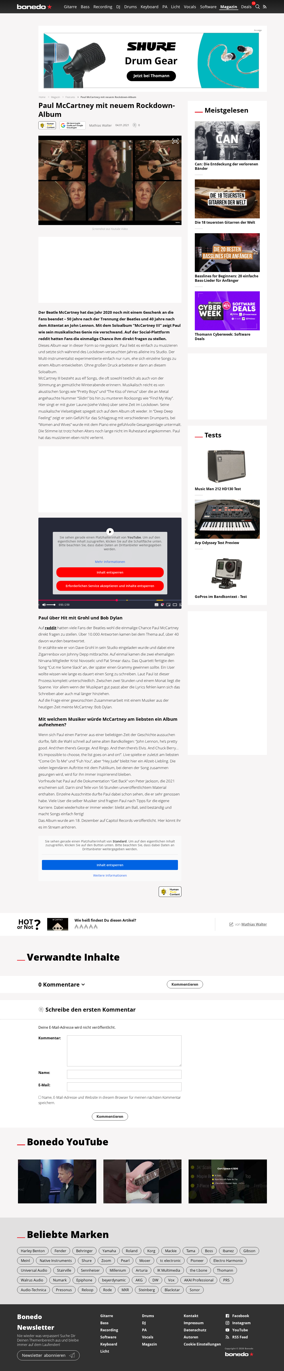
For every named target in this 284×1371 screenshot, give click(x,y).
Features (70, 97)
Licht (175, 7)
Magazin (228, 7)
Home (42, 97)
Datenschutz (195, 1330)
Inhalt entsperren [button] (110, 572)
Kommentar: (49, 1038)
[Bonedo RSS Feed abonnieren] (264, 6)
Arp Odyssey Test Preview (217, 542)
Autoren (191, 1337)
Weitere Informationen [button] (110, 875)
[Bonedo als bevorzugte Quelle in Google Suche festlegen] (72, 125)
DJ (118, 7)
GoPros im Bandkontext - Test (221, 596)
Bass (85, 7)
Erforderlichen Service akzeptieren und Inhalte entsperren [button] (110, 586)
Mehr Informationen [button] (110, 562)
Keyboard (149, 7)
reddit (50, 627)
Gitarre (70, 7)
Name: (44, 1072)
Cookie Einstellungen (202, 1344)
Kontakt (191, 1315)
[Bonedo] (34, 6)
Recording (102, 7)
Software (208, 7)
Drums (130, 7)
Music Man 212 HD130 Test (218, 488)
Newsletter (43, 1355)
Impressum (194, 1322)
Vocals (190, 7)
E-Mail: (44, 1085)
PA (164, 7)
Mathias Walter (100, 125)
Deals (246, 7)
